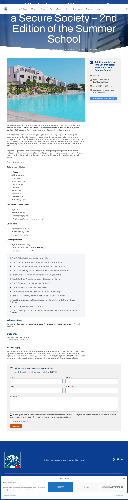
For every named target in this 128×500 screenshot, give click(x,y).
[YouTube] (120, 9)
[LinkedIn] (116, 9)
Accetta (60, 487)
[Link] (9, 8)
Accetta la (21, 421)
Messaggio (14, 396)
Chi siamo (46, 460)
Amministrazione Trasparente (59, 460)
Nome (12, 377)
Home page (28, 49)
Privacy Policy (13, 495)
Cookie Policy (6, 495)
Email (12, 387)
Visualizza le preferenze (112, 487)
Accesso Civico (73, 460)
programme (20, 162)
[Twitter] (111, 8)
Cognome (69, 377)
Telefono (69, 387)
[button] (124, 479)
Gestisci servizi (119, 495)
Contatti (82, 460)
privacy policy (24, 421)
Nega (86, 487)
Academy (38, 49)
